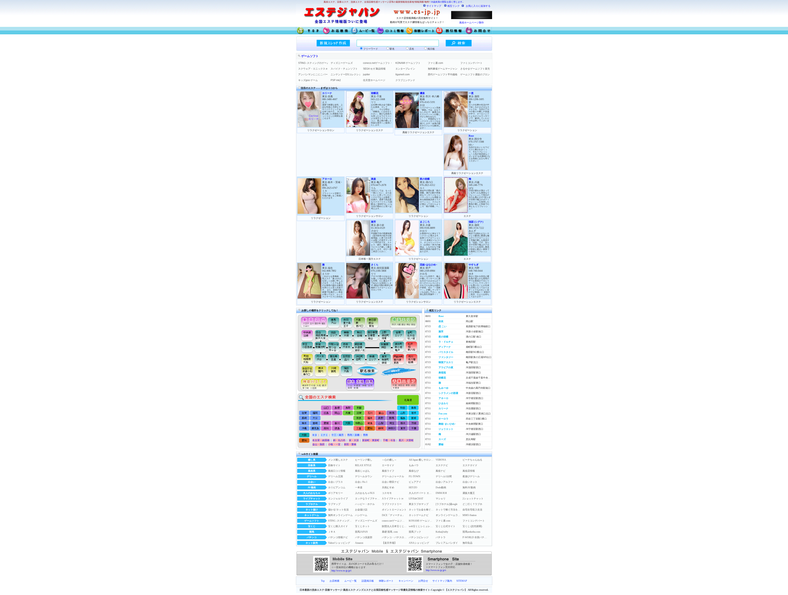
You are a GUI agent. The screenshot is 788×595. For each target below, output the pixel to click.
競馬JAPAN (361, 531)
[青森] (413, 407)
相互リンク (453, 6)
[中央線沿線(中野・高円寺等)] (305, 335)
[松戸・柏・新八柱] (411, 347)
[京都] (359, 407)
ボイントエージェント (394, 509)
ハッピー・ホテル (365, 504)
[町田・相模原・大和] (305, 359)
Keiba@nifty (442, 531)
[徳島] (337, 428)
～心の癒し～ (389, 459)
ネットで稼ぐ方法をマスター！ (448, 509)
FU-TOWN (414, 476)
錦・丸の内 (339, 440)
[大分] (315, 418)
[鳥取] (348, 407)
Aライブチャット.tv (392, 498)
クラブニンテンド (405, 80)
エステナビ (442, 465)
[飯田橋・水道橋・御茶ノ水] (360, 347)
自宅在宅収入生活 (472, 509)
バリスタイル (446, 352)
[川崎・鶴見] (333, 371)
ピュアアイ (415, 482)
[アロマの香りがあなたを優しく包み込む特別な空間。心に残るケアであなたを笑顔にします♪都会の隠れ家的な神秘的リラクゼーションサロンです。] (358, 297)
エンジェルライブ (338, 498)
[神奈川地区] (312, 384)
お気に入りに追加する (478, 6)
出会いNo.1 (361, 482)
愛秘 (441, 444)
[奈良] (358, 418)
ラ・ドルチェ (446, 341)
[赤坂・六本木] (347, 347)
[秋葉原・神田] (385, 347)
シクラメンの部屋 (448, 393)
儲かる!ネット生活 (338, 509)
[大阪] (347, 423)
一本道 (358, 487)
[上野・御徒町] (386, 335)
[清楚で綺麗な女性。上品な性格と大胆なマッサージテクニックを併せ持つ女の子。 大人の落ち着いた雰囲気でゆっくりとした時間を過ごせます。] (309, 126)
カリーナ (443, 408)
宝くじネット (362, 526)
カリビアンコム (336, 487)
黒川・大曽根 (406, 440)
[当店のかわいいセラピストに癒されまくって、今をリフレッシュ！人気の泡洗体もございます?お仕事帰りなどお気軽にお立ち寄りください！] (456, 169)
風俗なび (414, 470)
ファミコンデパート (471, 63)
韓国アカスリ (446, 362)
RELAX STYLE (363, 465)
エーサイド (388, 465)
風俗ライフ (388, 470)
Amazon (359, 542)
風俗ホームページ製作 (471, 22)
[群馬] (391, 418)
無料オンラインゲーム (340, 515)
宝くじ (311, 526)
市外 (365, 435)
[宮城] (413, 418)
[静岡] (380, 428)
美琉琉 (442, 372)
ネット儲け (312, 509)
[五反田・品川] (347, 359)
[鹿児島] (315, 428)
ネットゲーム (311, 515)
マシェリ (441, 498)
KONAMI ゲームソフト (407, 63)
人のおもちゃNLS (365, 493)
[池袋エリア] (333, 335)
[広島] (326, 412)
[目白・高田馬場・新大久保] (320, 335)
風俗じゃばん (362, 470)
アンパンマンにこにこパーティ (313, 74)
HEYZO (413, 487)
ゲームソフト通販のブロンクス (475, 74)
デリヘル (312, 476)
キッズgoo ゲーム (308, 80)
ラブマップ (334, 504)
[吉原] (399, 335)
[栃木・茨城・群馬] (361, 384)
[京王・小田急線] (305, 347)
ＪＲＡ (332, 531)
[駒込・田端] (359, 335)
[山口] (326, 407)
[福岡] (315, 412)
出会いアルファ (444, 482)
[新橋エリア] (372, 359)
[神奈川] (391, 428)
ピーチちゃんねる (472, 459)
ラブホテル (312, 504)
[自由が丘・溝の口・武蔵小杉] (305, 371)
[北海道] (409, 398)
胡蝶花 (442, 377)
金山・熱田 (318, 444)
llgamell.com (402, 74)
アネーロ (443, 398)
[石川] (369, 412)
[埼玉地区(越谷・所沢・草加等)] (404, 321)
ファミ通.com (435, 63)
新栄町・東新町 (370, 440)
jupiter (366, 74)
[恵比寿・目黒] (333, 359)
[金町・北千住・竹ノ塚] (413, 335)
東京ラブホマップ (418, 504)
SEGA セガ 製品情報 (374, 68)
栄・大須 (354, 440)
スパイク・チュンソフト (344, 68)
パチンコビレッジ (418, 537)
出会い (311, 482)
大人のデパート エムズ (421, 493)
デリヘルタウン (363, 476)
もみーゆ (443, 388)
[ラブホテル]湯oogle (446, 504)
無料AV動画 (469, 487)
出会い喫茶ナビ (390, 482)
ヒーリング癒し (363, 459)
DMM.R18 (441, 493)
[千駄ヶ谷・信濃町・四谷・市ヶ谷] (333, 347)
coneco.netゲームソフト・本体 (378, 63)
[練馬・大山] (333, 321)
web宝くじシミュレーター (421, 526)
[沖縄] (304, 428)
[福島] (402, 418)
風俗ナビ (441, 470)
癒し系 (311, 459)
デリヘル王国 (335, 476)
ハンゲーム (361, 515)
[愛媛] (326, 423)
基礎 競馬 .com (390, 531)
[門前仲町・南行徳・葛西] (398, 359)
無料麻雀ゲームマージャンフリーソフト (442, 68)
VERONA (441, 459)
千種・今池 (389, 440)
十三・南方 (337, 435)
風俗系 (311, 470)
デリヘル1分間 (444, 476)
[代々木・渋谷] (320, 359)
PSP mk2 (336, 80)
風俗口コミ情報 (336, 470)
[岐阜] (369, 423)
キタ (314, 435)
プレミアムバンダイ (447, 542)
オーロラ (443, 418)
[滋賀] (358, 412)
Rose (441, 316)
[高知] (326, 428)
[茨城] (413, 423)
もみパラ (414, 465)
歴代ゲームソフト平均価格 (442, 74)
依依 (441, 321)
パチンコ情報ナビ (338, 537)
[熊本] (304, 423)
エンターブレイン (405, 68)
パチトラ (441, 537)
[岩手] (413, 412)
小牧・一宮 (334, 444)
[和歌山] (358, 423)
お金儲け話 (361, 509)
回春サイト (334, 465)
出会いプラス (335, 482)
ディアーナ (445, 347)
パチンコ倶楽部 (363, 537)
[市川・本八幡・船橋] (411, 359)
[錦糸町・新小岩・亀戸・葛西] (398, 347)
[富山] (380, 412)
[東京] (402, 428)
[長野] (380, 418)
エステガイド (470, 465)
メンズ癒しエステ (338, 459)
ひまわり (443, 403)
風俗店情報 (469, 470)
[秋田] (402, 407)
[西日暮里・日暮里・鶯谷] (372, 335)
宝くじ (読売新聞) (472, 526)
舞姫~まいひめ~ (447, 423)
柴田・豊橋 (350, 444)
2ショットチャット (473, 498)
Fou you (443, 413)
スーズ (442, 439)
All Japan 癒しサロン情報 (421, 459)
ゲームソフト (311, 520)
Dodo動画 (441, 487)
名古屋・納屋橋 (321, 440)
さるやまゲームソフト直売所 (475, 68)
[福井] (369, 418)
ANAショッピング (419, 542)
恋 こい (443, 326)
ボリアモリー (335, 493)
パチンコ (312, 537)
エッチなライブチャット (367, 498)
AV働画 (312, 487)
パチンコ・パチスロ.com (394, 537)
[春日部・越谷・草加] (377, 321)
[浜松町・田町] (360, 359)
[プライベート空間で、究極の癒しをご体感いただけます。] (309, 213)
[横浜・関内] (320, 371)
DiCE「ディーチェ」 (393, 515)
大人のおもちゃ (311, 493)
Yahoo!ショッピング (339, 542)
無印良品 (467, 542)
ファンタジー (446, 357)
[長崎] (304, 418)
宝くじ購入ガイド (338, 526)
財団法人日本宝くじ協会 (394, 526)
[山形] (402, 412)
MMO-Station (469, 515)
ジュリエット (446, 429)
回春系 (311, 465)
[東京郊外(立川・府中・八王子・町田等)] (312, 321)
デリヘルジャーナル (393, 476)
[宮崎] (315, 423)
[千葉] (413, 428)
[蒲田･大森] (347, 371)
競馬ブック (415, 531)
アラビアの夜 (446, 367)
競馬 (311, 531)
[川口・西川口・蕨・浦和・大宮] (359, 321)
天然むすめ (388, 487)
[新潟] (391, 412)
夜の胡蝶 (443, 336)
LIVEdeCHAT (416, 498)
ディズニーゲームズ (342, 63)
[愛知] (369, 428)
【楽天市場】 (389, 542)
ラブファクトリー (392, 504)
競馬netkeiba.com (471, 531)
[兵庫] (347, 412)
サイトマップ (433, 6)
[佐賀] (304, 412)
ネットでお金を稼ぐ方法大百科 (421, 509)
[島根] (337, 407)
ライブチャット (311, 498)
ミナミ (324, 435)
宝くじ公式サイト (445, 526)
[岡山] (337, 412)
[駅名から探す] (364, 371)
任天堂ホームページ (374, 80)
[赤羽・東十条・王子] (346, 321)
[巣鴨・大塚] (346, 335)
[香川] (337, 423)
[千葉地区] (405, 384)
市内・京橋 (353, 435)
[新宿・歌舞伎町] (320, 347)
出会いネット (470, 482)
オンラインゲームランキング (448, 515)
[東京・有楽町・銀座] (385, 359)
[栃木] (402, 423)
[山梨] (380, 423)
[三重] (358, 428)
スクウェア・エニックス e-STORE (313, 68)
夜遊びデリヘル (471, 476)
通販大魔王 (469, 493)
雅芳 (441, 331)
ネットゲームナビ (418, 515)
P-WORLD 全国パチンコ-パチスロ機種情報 (475, 537)
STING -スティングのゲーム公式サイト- (313, 63)
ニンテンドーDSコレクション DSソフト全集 (345, 74)
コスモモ (387, 493)
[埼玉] (391, 423)
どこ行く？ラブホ (472, 504)
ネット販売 (312, 542)
